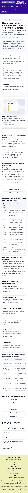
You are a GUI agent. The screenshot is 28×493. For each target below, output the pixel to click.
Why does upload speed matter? (13, 437)
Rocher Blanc (14, 399)
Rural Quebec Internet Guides (14, 459)
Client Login (4, 11)
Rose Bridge (14, 406)
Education (8, 9)
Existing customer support (18, 9)
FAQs (21, 6)
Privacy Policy (14, 473)
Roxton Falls (14, 409)
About (3, 9)
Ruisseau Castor (14, 412)
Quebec (3, 6)
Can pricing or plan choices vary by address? (13, 442)
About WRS (14, 466)
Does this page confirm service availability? (12, 447)
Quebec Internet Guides (14, 457)
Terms (14, 475)
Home (2, 16)
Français (16, 6)
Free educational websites (14, 471)
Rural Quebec (10, 6)
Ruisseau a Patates (14, 416)
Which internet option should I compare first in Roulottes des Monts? (13, 428)
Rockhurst (14, 402)
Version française (6, 93)
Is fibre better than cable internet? (13, 433)
